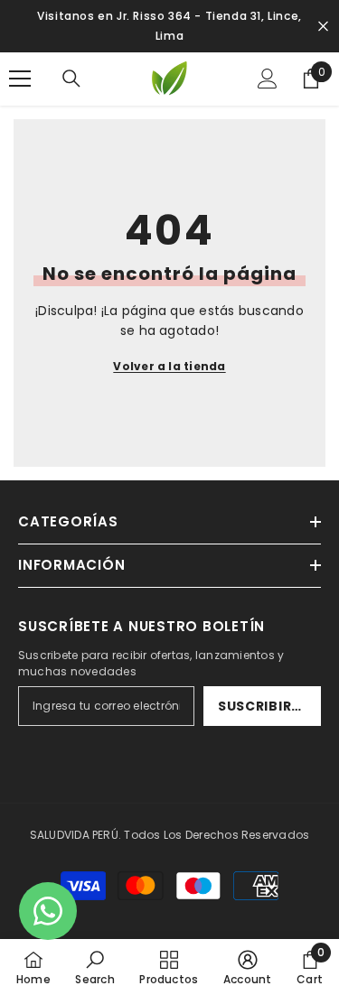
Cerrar (323, 26)
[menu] (20, 78)
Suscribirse (263, 706)
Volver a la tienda (169, 366)
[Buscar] (71, 78)
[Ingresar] (268, 78)
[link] (94, 967)
